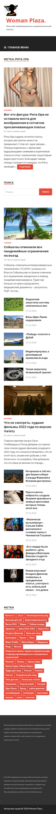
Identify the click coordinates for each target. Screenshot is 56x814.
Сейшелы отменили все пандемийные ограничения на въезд (26, 251)
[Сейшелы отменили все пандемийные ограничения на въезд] (28, 240)
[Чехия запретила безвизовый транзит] (13, 379)
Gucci (20, 615)
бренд (23, 688)
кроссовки (42, 693)
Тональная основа (30, 679)
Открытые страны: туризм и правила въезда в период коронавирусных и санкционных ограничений (27, 654)
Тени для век (11, 679)
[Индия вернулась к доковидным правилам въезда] (13, 362)
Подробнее (25, 167)
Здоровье (10, 628)
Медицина (43, 642)
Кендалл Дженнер (14, 633)
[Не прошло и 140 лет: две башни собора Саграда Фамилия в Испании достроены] (13, 481)
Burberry (9, 615)
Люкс (32, 637)
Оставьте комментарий (14, 131)
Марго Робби (11, 642)
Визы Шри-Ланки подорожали (36, 318)
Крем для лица (33, 633)
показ (19, 697)
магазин (9, 697)
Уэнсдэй (41, 684)
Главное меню (18, 47)
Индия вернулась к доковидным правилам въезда (37, 354)
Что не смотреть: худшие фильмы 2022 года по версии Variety (27, 427)
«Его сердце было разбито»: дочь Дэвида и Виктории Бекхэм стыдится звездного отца (37, 553)
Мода (8, 646)
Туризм (7, 243)
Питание (9, 661)
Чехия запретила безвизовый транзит (38, 371)
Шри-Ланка (11, 688)
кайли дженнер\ (37, 688)
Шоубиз (8, 110)
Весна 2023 (11, 624)
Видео (23, 624)
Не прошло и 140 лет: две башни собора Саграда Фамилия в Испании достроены (38, 476)
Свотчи (9, 675)
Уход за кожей (27, 684)
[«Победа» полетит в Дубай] (13, 344)
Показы (20, 661)
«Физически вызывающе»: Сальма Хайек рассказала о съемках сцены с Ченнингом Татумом (38, 527)
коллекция (28, 693)
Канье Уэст (43, 628)
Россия (28, 670)
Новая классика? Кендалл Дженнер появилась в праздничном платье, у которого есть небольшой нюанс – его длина (37, 580)
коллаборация (12, 693)
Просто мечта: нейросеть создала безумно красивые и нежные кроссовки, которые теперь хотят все (38, 500)
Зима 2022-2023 (27, 628)
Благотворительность (36, 620)
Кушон (23, 637)
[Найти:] (28, 191)
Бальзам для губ (13, 620)
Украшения (10, 684)
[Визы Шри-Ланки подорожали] (13, 327)
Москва (17, 646)
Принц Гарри (34, 661)
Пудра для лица (13, 670)
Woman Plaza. (26, 20)
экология (30, 697)
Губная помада (37, 624)
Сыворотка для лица (26, 675)
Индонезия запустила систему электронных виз (37, 302)
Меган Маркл (28, 642)
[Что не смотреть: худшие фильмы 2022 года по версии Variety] (28, 415)
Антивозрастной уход (37, 615)
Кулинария (10, 637)
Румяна (38, 670)
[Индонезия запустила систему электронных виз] (13, 310)
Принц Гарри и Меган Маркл (19, 666)
